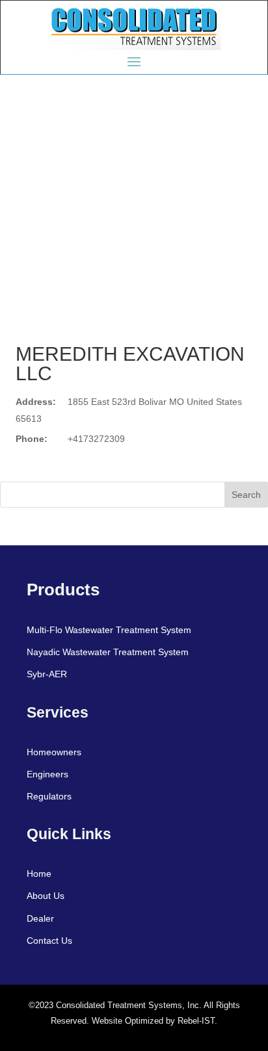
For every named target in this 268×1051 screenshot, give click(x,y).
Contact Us (49, 940)
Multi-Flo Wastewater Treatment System (109, 630)
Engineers (47, 774)
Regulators (49, 796)
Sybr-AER (47, 674)
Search (246, 494)
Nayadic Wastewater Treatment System (108, 652)
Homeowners (54, 752)
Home (39, 873)
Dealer (40, 918)
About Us (45, 895)
